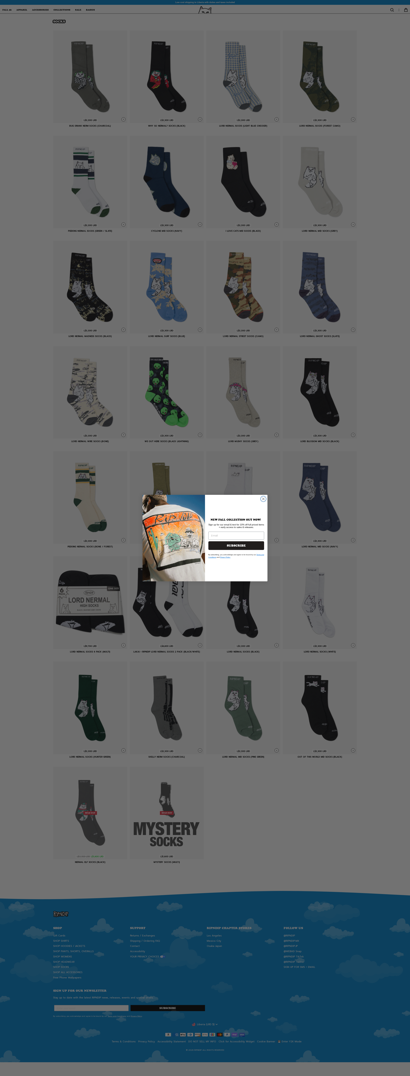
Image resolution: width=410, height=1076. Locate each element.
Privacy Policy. (225, 557)
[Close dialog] (263, 499)
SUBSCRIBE (236, 545)
